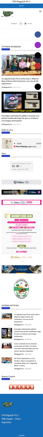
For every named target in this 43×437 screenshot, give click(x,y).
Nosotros (21, 5)
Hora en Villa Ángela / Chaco (21, 163)
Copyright (22, 435)
